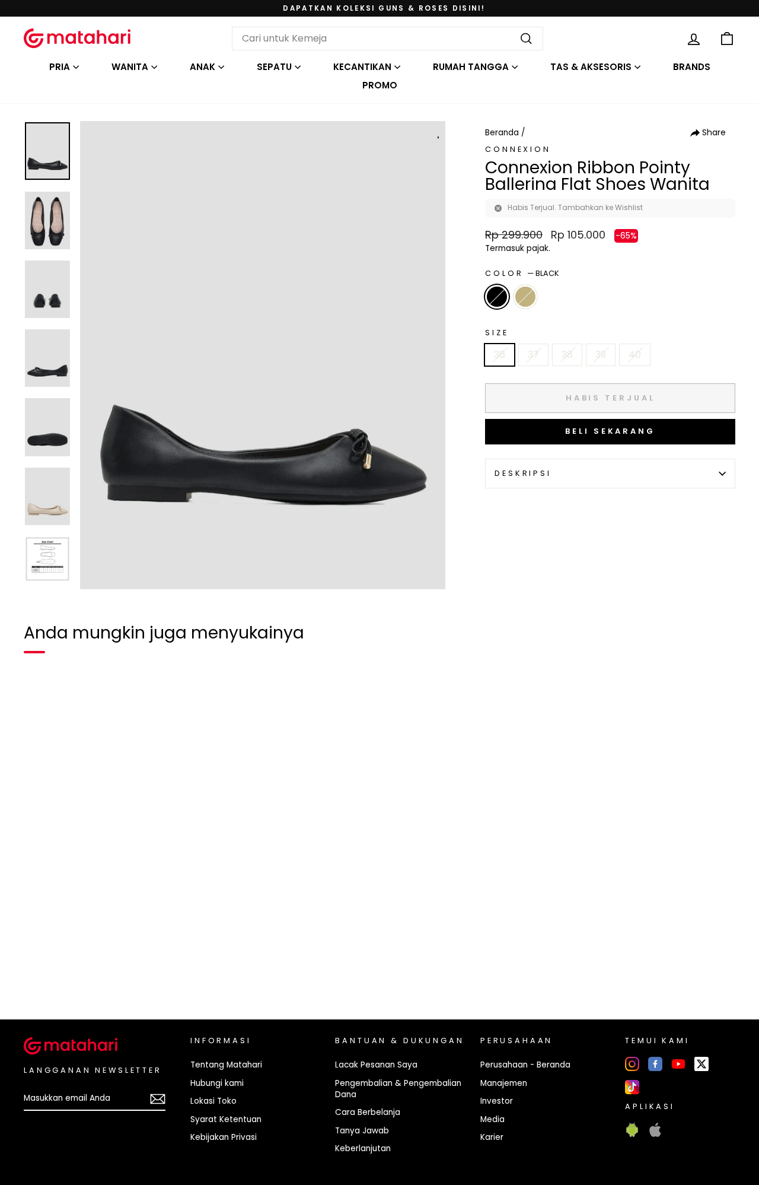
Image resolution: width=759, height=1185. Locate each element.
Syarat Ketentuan (225, 1119)
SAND (525, 297)
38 (567, 354)
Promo (379, 85)
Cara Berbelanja (367, 1112)
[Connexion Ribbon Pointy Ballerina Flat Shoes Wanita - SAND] (61, 969)
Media (492, 1119)
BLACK (497, 297)
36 (499, 354)
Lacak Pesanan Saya (376, 1064)
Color (522, 273)
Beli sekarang (610, 431)
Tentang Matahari (226, 1064)
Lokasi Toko (213, 1101)
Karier (491, 1137)
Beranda (502, 132)
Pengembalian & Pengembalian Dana (398, 1089)
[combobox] (387, 38)
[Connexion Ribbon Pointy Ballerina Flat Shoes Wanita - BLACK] (40, 969)
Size (496, 333)
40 (635, 354)
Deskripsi (523, 473)
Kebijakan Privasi (223, 1137)
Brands (691, 67)
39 (600, 354)
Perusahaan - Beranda (525, 1064)
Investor (496, 1101)
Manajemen (503, 1083)
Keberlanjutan (363, 1148)
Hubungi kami (217, 1083)
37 (533, 354)
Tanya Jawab (362, 1130)
